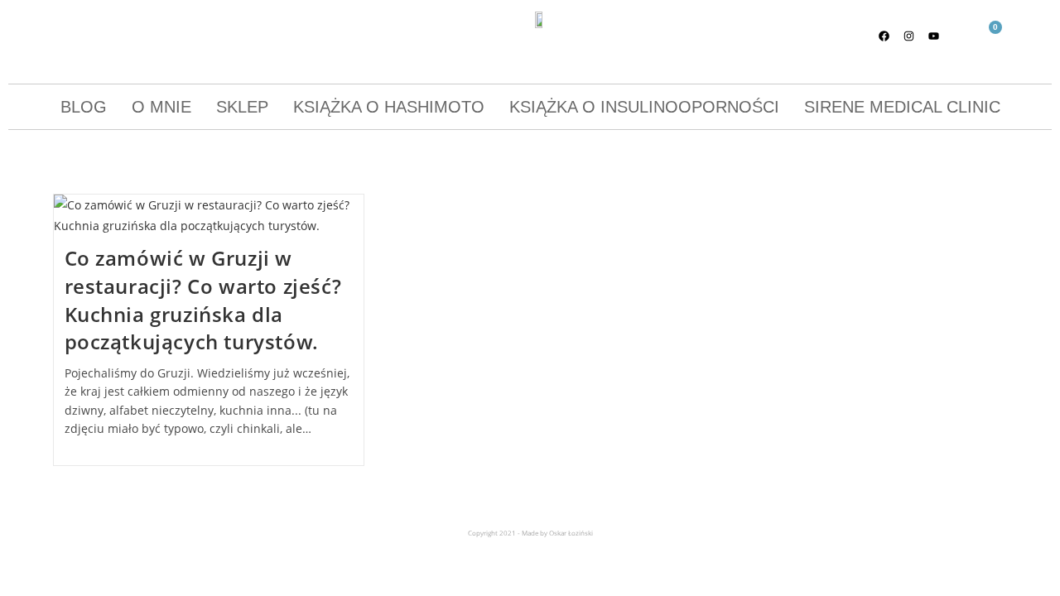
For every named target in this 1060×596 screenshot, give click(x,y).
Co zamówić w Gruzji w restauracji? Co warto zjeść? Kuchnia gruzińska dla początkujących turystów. (203, 299)
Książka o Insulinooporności (644, 107)
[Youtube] (934, 35)
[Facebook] (884, 35)
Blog (83, 107)
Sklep (242, 107)
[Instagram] (909, 35)
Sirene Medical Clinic (902, 107)
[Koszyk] (988, 37)
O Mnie (161, 107)
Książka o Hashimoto (388, 107)
